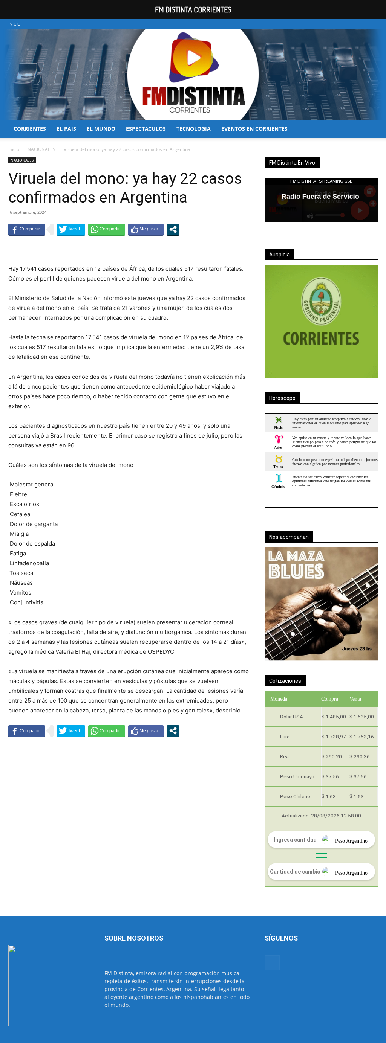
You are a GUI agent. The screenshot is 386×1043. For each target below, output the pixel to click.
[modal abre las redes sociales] (173, 229)
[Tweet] (71, 229)
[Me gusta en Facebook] (146, 229)
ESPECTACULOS (146, 128)
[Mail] (372, 24)
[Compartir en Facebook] (26, 229)
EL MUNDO (101, 128)
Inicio (13, 149)
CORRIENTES (30, 128)
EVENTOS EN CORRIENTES (254, 128)
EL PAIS (66, 128)
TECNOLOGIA (193, 128)
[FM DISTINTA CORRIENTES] (193, 74)
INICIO (14, 24)
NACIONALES (41, 149)
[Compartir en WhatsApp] (106, 229)
